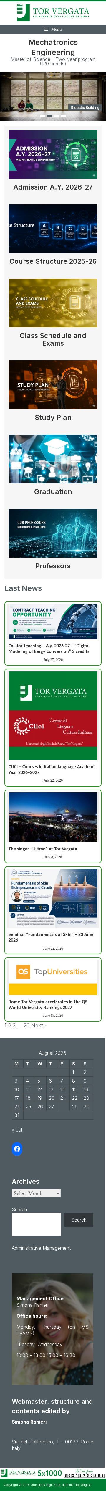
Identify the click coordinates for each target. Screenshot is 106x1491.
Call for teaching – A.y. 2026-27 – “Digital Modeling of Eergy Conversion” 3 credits (49, 649)
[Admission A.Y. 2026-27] (53, 156)
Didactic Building (85, 107)
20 (26, 1025)
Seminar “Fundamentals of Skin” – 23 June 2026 (51, 937)
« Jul (17, 1130)
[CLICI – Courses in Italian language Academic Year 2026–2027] (53, 715)
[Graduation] (53, 461)
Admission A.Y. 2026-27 (53, 187)
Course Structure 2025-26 (53, 261)
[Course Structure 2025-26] (53, 231)
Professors (53, 566)
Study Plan (53, 417)
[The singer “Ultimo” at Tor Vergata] (53, 817)
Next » (39, 1025)
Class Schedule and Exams (53, 339)
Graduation (53, 492)
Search (19, 1209)
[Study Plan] (53, 387)
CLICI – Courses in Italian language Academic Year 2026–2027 (53, 770)
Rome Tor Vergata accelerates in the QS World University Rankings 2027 (48, 1005)
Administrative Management (41, 1248)
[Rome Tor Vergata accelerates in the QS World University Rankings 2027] (53, 977)
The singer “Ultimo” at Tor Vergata (43, 849)
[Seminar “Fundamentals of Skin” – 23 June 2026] (53, 898)
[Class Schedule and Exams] (53, 305)
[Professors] (53, 535)
